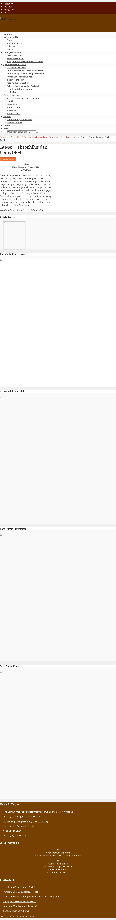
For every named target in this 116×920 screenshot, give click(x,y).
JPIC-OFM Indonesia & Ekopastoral (23, 98)
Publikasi (11, 46)
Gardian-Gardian (15, 58)
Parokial (11, 101)
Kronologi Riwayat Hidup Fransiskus (27, 73)
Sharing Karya (13, 113)
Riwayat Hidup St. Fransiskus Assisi (26, 70)
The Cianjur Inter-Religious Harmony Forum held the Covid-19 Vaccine (38, 811)
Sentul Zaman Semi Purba (16, 910)
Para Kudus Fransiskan (18, 83)
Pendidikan (12, 104)
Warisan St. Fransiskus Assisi (20, 76)
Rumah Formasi (14, 122)
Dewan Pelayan (14, 55)
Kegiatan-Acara (14, 43)
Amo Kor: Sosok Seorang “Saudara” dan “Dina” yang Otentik (33, 896)
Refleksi (13, 92)
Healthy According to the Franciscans (21, 816)
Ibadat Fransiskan (15, 80)
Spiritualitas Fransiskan (14, 64)
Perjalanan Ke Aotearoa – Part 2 (19, 887)
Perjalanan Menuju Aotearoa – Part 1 (21, 891)
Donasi (6, 128)
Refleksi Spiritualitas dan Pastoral (23, 86)
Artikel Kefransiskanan (21, 89)
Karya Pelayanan (11, 95)
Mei (75, 137)
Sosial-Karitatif (14, 107)
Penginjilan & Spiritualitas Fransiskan (29, 137)
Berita (9, 40)
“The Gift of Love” (12, 830)
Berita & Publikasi (11, 37)
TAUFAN (10, 49)
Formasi (7, 116)
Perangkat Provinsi (12, 52)
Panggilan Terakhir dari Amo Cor (19, 901)
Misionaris (11, 110)
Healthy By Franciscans (14, 835)
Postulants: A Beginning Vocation (19, 826)
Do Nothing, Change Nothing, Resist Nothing (25, 821)
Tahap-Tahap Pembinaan (19, 119)
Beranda (7, 34)
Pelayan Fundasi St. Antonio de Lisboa (25, 61)
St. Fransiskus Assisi (16, 67)
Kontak (6, 125)
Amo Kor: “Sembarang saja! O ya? (20, 906)
